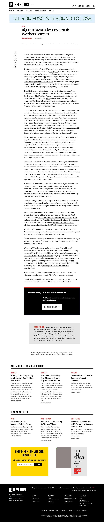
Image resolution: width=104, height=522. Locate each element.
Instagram (77, 510)
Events (51, 10)
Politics (20, 10)
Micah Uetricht (27, 38)
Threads (84, 510)
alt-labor (43, 96)
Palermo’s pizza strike (43, 145)
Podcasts (66, 503)
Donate (88, 6)
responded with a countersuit (63, 222)
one (55, 91)
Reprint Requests (84, 502)
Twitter (70, 510)
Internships (83, 500)
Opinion (29, 10)
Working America (42, 140)
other (48, 98)
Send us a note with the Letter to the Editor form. (56, 354)
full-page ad (53, 71)
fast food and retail (36, 118)
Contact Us (83, 505)
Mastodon (44, 510)
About (74, 6)
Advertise (50, 503)
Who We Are (36, 498)
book (71, 167)
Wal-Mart (27, 120)
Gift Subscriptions (69, 500)
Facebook (64, 510)
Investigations (40, 10)
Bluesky (51, 510)
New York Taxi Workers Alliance (57, 79)
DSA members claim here (52, 307)
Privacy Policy (36, 501)
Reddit (57, 510)
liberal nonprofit (46, 263)
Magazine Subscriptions (70, 498)
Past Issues (36, 500)
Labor (11, 10)
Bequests (50, 501)
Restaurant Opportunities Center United (38, 82)
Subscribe (81, 6)
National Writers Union (86, 503)
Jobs (81, 498)
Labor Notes (47, 184)
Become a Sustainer (53, 500)
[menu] (32, 5)
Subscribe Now (77, 471)
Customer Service (68, 501)
